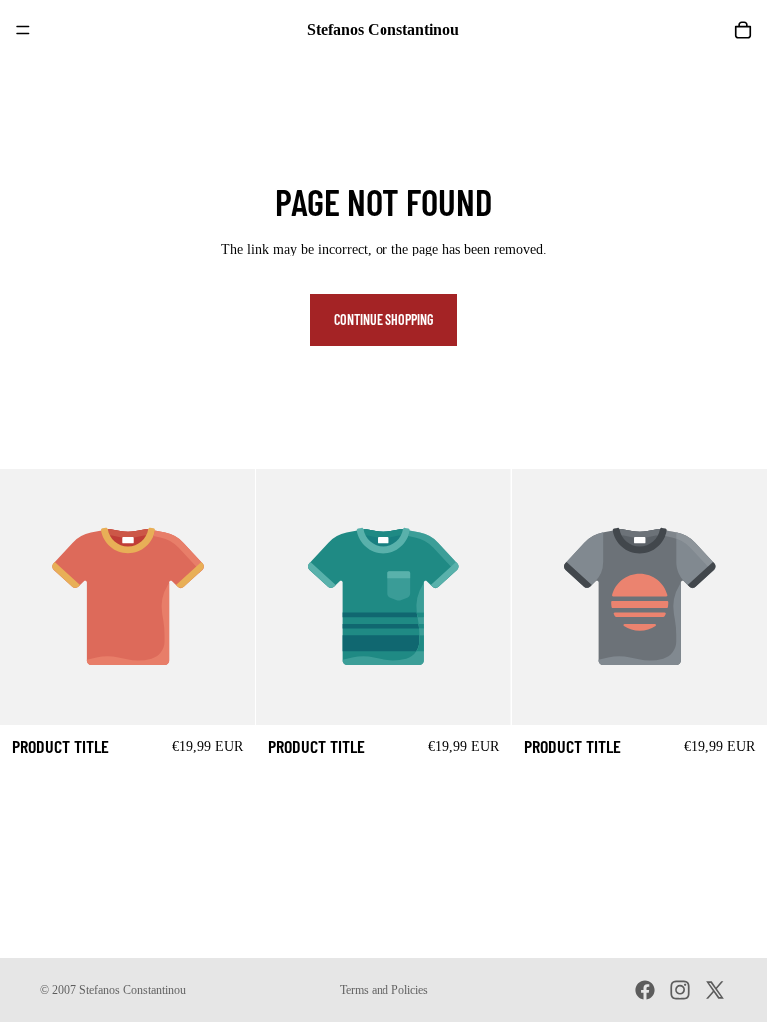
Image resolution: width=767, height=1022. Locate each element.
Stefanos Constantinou (132, 990)
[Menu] (23, 30)
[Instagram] (680, 990)
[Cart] (743, 30)
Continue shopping (383, 319)
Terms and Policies (384, 990)
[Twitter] (715, 990)
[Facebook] (645, 990)
